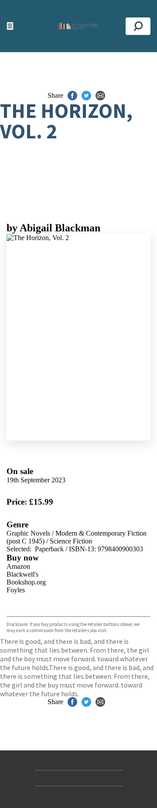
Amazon (18, 566)
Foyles (16, 590)
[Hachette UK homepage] (78, 26)
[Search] (138, 26)
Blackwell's (22, 574)
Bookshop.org (26, 582)
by (53, 228)
